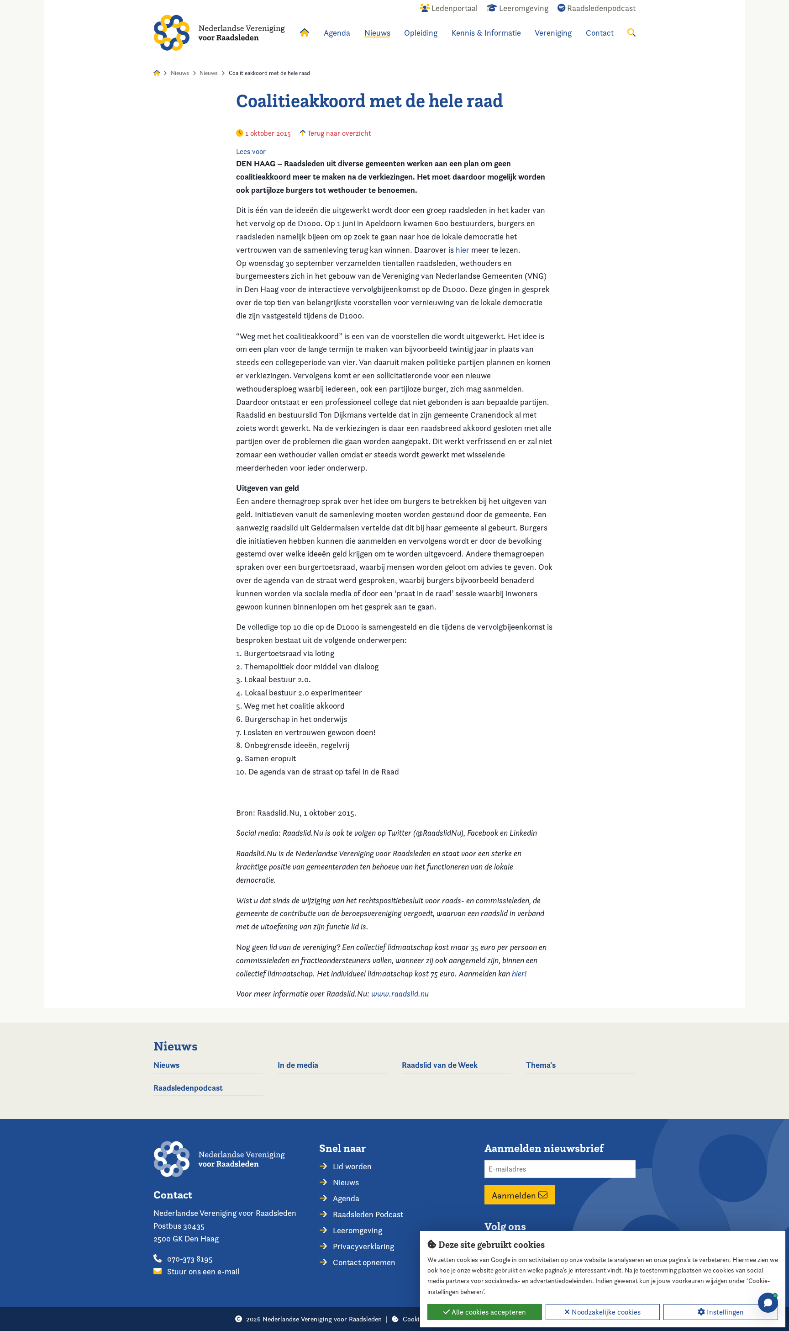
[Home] (219, 32)
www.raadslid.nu (400, 993)
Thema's (541, 1065)
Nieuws (377, 32)
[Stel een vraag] (768, 1303)
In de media (298, 1065)
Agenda (337, 32)
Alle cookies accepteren (488, 1312)
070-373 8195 (189, 1258)
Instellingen (724, 1312)
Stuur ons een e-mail (202, 1271)
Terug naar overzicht (338, 133)
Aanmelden (515, 1194)
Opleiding (420, 32)
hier (462, 250)
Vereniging (553, 32)
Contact (600, 32)
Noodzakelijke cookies (605, 1312)
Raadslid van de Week (440, 1065)
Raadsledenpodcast (188, 1087)
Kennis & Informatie (486, 32)
